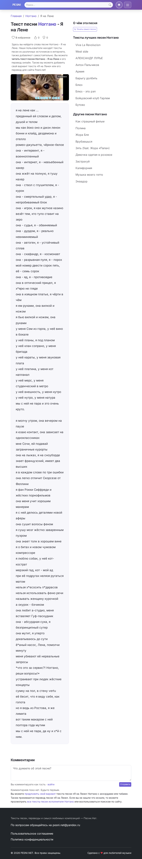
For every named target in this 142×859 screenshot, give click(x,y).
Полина (81, 128)
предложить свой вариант (40, 793)
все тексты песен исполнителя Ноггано (50, 801)
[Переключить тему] (119, 4)
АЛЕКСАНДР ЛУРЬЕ (89, 58)
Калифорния (84, 168)
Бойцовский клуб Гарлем (93, 98)
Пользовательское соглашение (32, 833)
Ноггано (31, 16)
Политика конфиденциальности (32, 839)
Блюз (79, 85)
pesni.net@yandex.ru (66, 825)
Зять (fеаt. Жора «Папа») (93, 148)
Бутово (80, 104)
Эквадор (81, 181)
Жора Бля (82, 134)
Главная (16, 16)
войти (51, 784)
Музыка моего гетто (89, 174)
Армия (80, 71)
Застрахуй (83, 161)
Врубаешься (84, 141)
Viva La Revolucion (88, 45)
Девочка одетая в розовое (94, 154)
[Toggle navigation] (127, 5)
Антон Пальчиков (87, 65)
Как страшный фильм (90, 121)
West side (82, 51)
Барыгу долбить (86, 78)
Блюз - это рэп (86, 91)
